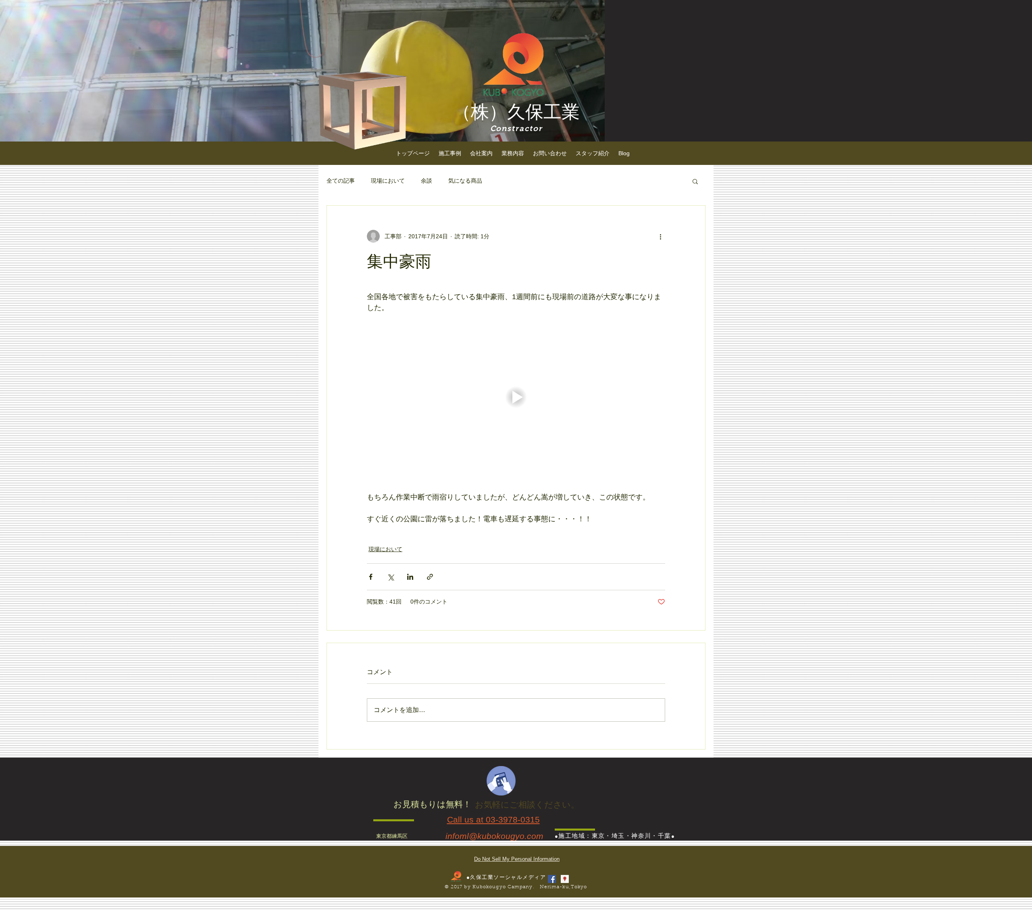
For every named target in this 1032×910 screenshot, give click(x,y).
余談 (426, 180)
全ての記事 (341, 180)
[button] (695, 181)
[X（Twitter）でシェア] (390, 577)
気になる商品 (465, 180)
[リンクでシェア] (430, 577)
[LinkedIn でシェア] (410, 577)
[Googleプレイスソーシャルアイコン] (565, 879)
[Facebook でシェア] (371, 577)
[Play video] (516, 397)
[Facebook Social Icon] (552, 879)
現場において (388, 180)
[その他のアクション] (660, 236)
